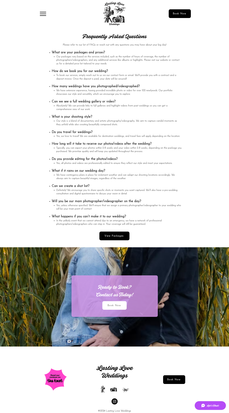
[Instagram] (115, 401)
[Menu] (43, 13)
